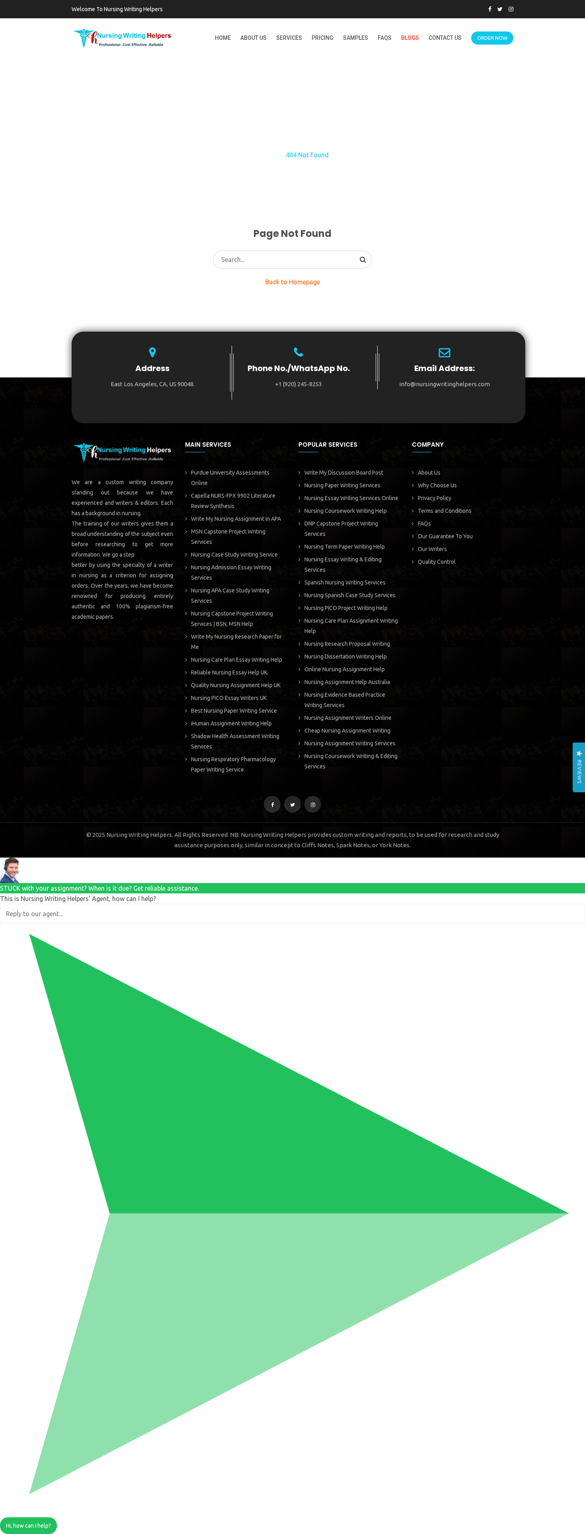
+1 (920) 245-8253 (298, 384)
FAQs (385, 38)
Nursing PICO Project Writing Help (346, 608)
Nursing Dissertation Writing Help (345, 656)
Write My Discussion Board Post (343, 472)
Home (223, 38)
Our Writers (432, 549)
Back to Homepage (292, 281)
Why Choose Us (437, 485)
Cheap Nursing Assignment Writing (347, 730)
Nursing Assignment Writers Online (348, 718)
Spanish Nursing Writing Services (345, 582)
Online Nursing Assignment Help (344, 669)
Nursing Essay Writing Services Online (351, 498)
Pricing (322, 38)
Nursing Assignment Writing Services (350, 743)
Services (289, 38)
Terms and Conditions (445, 511)
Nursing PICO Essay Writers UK (229, 698)
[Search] (363, 259)
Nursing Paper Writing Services (342, 485)
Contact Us (445, 38)
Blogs (410, 38)
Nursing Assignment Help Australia (347, 682)
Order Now (492, 38)
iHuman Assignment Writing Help (231, 723)
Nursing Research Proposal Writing (347, 644)
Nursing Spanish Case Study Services (350, 595)
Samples (355, 38)
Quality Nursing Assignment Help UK (236, 685)
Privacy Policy (434, 498)
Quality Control (437, 562)
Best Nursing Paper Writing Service (234, 710)
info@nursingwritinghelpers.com (444, 384)
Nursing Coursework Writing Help (345, 511)
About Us (253, 38)
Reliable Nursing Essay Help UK (229, 672)
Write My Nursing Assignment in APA (236, 519)
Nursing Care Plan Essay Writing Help (236, 660)
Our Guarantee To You (445, 536)
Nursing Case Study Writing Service (234, 554)
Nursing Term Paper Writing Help (344, 546)
